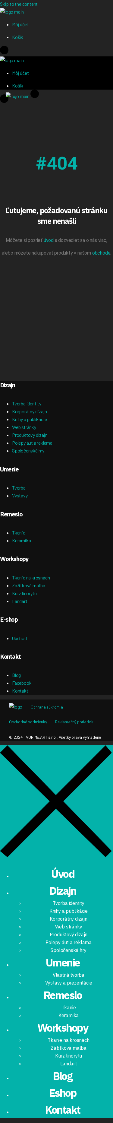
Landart (19, 601)
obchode (101, 253)
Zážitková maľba (28, 585)
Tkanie (18, 532)
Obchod (19, 638)
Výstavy (20, 495)
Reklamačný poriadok (74, 721)
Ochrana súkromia (47, 706)
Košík (17, 37)
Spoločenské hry (28, 450)
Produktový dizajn (30, 435)
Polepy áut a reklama (32, 443)
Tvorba (19, 487)
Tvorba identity (26, 403)
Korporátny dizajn (29, 411)
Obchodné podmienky (28, 721)
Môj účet (20, 24)
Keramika (21, 540)
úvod (49, 240)
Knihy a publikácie (29, 419)
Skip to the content (19, 4)
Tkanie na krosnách (31, 577)
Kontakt (20, 690)
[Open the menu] (4, 52)
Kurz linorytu (24, 593)
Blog (16, 675)
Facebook (21, 683)
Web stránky (24, 427)
